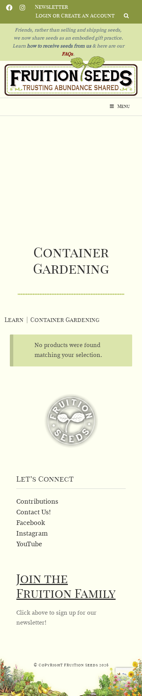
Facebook (9, 7)
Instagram (22, 7)
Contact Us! (33, 512)
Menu (123, 106)
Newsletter (51, 7)
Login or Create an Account (75, 16)
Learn (14, 320)
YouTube (29, 544)
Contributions (37, 501)
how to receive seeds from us (58, 46)
